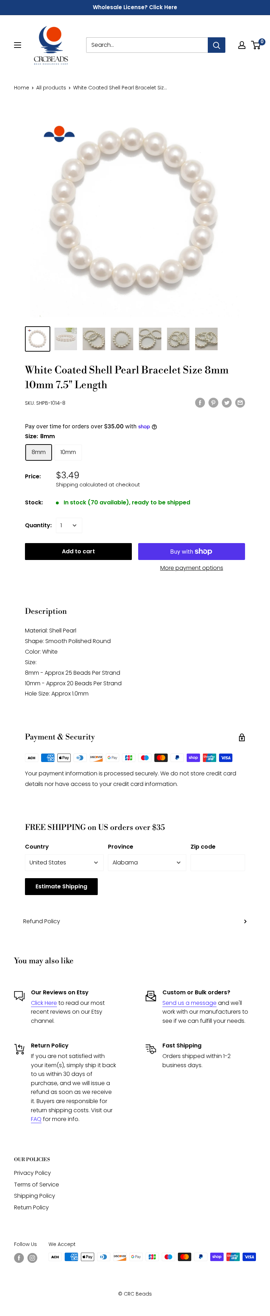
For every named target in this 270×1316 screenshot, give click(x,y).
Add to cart (78, 551)
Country (37, 847)
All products (51, 87)
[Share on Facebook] (200, 402)
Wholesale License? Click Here (135, 7)
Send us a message (189, 1003)
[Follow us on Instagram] (32, 1258)
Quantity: (38, 525)
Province (120, 847)
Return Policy (31, 1207)
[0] (256, 45)
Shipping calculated (81, 484)
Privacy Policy (32, 1173)
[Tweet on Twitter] (227, 402)
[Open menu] (17, 45)
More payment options (191, 568)
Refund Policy (41, 921)
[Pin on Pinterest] (213, 402)
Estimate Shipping (61, 886)
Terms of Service (36, 1184)
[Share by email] (240, 402)
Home (21, 87)
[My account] (241, 45)
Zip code (203, 847)
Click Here (44, 1003)
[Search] (216, 45)
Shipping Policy (34, 1196)
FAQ (36, 1119)
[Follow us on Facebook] (19, 1258)
